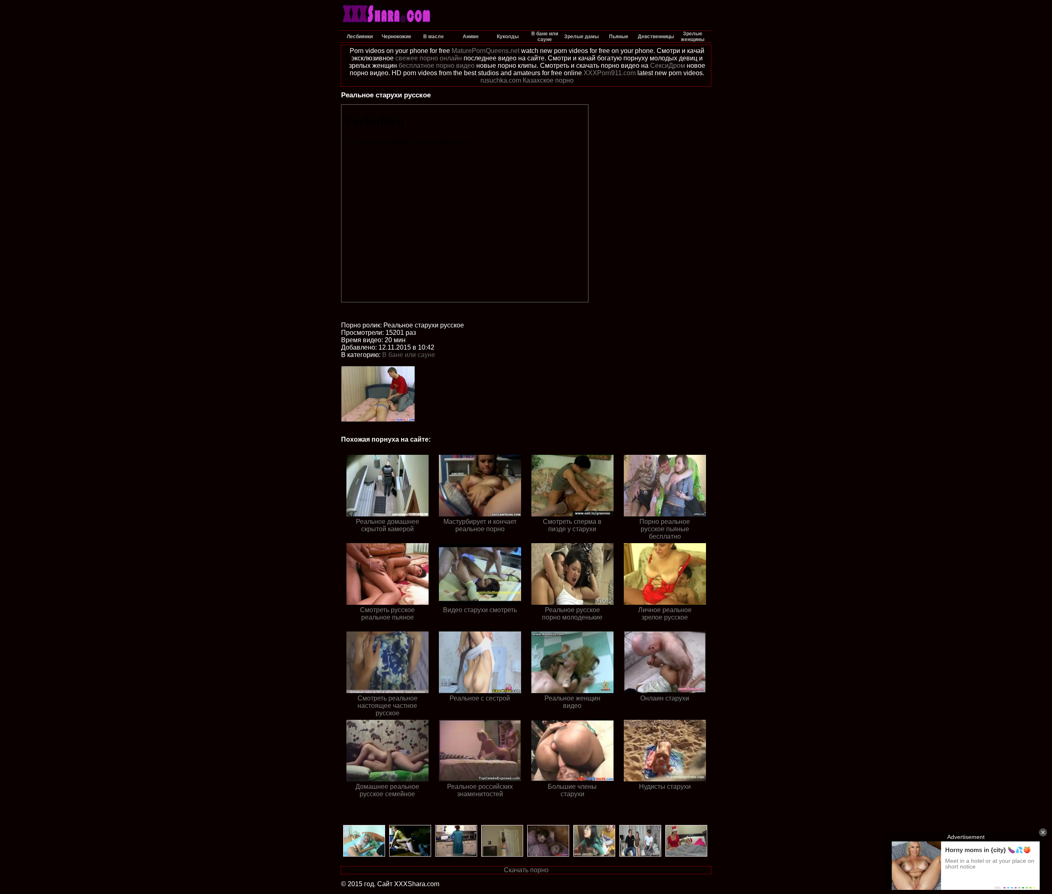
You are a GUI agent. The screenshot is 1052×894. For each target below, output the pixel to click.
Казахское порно (548, 80)
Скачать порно (526, 869)
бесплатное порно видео (437, 65)
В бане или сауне (408, 354)
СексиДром (667, 65)
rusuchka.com (500, 80)
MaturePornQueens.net (485, 50)
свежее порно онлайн (428, 58)
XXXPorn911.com (610, 72)
